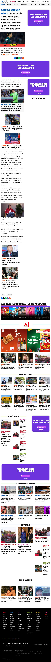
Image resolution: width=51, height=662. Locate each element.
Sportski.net (15, 54)
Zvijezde (19, 614)
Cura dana (38, 616)
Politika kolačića (25, 643)
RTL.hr (4, 651)
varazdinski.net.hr (38, 651)
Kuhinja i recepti (30, 618)
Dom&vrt (28, 616)
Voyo (19, 632)
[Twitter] (17, 58)
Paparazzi (19, 620)
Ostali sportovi (42, 4)
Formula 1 (11, 630)
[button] (2, 308)
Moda (28, 624)
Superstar (19, 626)
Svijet (4, 616)
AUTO (42, 2)
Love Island (20, 624)
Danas (4, 612)
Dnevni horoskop (39, 618)
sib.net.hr (25, 651)
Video (46, 614)
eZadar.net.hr (34, 653)
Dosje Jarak (5, 626)
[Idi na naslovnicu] (5, 2)
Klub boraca (15, 4)
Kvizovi (37, 628)
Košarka (30, 4)
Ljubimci (28, 622)
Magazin (28, 2)
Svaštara (37, 626)
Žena (39, 2)
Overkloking (38, 622)
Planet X (37, 624)
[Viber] (21, 58)
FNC (48, 4)
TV (18, 622)
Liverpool (3, 294)
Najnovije (46, 616)
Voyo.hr (12, 651)
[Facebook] (15, 58)
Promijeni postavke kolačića (20, 646)
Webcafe (33, 2)
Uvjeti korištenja (17, 643)
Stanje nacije (5, 624)
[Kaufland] (25, 324)
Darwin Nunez (9, 294)
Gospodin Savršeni (21, 628)
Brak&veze (29, 614)
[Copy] (23, 58)
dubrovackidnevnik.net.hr (26, 653)
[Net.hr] (45, 645)
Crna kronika (5, 618)
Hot (23, 2)
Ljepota (28, 620)
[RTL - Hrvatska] (40, 645)
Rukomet (9, 4)
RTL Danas (4, 620)
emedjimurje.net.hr (18, 651)
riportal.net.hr (17, 653)
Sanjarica (46, 618)
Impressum (5, 643)
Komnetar (37, 620)
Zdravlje (28, 630)
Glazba (19, 618)
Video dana (38, 630)
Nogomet (3, 4)
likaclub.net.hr (17, 655)
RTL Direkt (4, 622)
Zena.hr (8, 651)
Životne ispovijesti (30, 632)
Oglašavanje (10, 643)
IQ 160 (47, 2)
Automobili (29, 634)
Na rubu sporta (24, 4)
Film (18, 616)
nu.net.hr (40, 653)
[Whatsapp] (19, 58)
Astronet (37, 614)
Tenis (36, 4)
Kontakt (12, 646)
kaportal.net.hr (31, 651)
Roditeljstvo (29, 628)
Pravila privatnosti (6, 646)
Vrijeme (4, 628)
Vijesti (4, 614)
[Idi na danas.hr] (13, 1)
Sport (19, 2)
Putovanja (29, 626)
